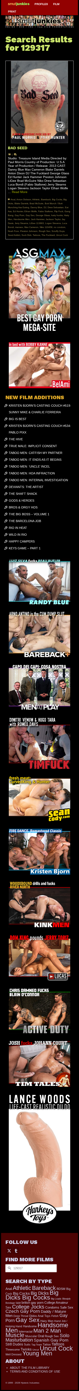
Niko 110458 (46, 227)
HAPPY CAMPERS (22, 541)
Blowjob (66, 1298)
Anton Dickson (23, 199)
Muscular (31, 1336)
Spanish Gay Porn (51, 1340)
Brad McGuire (36, 203)
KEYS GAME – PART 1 (25, 548)
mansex (19, 227)
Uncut (35, 1349)
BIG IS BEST (18, 419)
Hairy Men (46, 1321)
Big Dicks (40, 1293)
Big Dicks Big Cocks (32, 1295)
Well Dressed (13, 1354)
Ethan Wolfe (30, 211)
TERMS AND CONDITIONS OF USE (35, 1371)
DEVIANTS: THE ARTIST (26, 487)
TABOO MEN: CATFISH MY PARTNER (35, 453)
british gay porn (32, 1302)
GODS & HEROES (21, 500)
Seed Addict (14, 235)
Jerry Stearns (21, 223)
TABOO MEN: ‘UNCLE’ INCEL (29, 466)
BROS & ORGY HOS (23, 507)
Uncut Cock (62, 235)
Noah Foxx (13, 231)
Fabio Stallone (45, 211)
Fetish (55, 1316)
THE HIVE (16, 439)
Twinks (26, 1349)
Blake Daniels (21, 203)
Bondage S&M (13, 1303)
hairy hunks (57, 215)
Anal (13, 199)
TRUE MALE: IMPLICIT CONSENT (33, 446)
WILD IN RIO (18, 534)
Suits (27, 1344)
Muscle (14, 1335)
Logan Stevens (53, 223)
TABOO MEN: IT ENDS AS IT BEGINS (35, 459)
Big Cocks (57, 199)
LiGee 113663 (36, 223)
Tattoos (36, 235)
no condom (59, 227)
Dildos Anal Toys (39, 1316)
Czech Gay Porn (22, 1311)
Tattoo (47, 1344)
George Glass (43, 215)
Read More (19, 192)
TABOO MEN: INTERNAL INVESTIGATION (38, 480)
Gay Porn (19, 215)
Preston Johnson (29, 231)
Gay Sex (30, 215)
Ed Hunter (18, 211)
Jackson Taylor (53, 219)
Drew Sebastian (56, 207)
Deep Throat (20, 1316)
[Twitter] (9, 1250)
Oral (41, 1336)
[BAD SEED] (39, 102)
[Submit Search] (8, 1268)
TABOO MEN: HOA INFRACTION (32, 473)
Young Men (37, 1353)
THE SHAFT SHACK (23, 493)
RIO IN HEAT (18, 528)
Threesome (12, 1349)
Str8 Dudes (14, 1344)
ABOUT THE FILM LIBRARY (29, 1367)
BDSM (61, 1289)
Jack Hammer (37, 219)
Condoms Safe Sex (59, 1307)
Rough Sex (44, 231)
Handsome (30, 1326)
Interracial (25, 1331)
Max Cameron (31, 227)
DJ (45, 207)
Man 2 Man (47, 1331)
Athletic (36, 199)
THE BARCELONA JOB (25, 521)
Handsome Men (22, 219)
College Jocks (28, 1307)
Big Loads (56, 1298)
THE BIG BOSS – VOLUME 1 (29, 514)
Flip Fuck (58, 211)
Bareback (46, 199)
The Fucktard (48, 235)
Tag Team (36, 1344)
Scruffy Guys (58, 231)
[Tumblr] (16, 1250)
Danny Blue (36, 207)
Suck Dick (26, 235)
